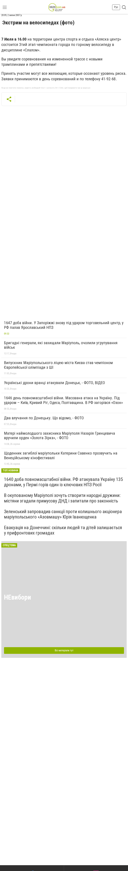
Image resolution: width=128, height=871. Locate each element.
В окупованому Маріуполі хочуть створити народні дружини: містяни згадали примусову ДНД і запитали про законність (62, 498)
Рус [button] (116, 7)
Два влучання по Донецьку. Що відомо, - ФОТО (44, 418)
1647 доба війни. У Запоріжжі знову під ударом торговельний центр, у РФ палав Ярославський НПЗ (64, 325)
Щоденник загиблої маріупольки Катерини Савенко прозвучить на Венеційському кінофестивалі (60, 455)
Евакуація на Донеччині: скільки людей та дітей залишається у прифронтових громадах (63, 530)
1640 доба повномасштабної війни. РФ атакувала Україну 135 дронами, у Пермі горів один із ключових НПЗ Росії (63, 482)
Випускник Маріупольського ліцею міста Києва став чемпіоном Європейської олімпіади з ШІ (58, 365)
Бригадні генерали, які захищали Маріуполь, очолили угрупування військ (61, 345)
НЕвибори (17, 597)
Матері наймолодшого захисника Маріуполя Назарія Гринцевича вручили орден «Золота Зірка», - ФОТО (59, 435)
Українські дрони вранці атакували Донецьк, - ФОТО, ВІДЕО (54, 382)
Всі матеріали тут (64, 650)
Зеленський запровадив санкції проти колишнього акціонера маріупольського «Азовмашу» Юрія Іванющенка (63, 514)
